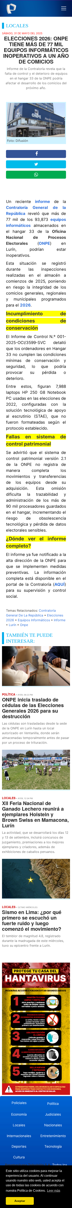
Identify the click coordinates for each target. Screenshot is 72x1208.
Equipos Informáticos (34, 620)
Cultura (19, 1157)
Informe (59, 620)
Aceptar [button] (19, 1200)
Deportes (19, 1146)
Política (53, 1104)
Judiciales (53, 1114)
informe (42, 201)
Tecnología (53, 1146)
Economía (19, 1114)
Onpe (24, 625)
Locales (19, 1125)
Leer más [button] (53, 1190)
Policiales (19, 1103)
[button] (63, 8)
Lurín (12, 625)
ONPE (44, 243)
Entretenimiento (53, 1136)
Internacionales (19, 1136)
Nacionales (53, 1125)
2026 (25, 305)
